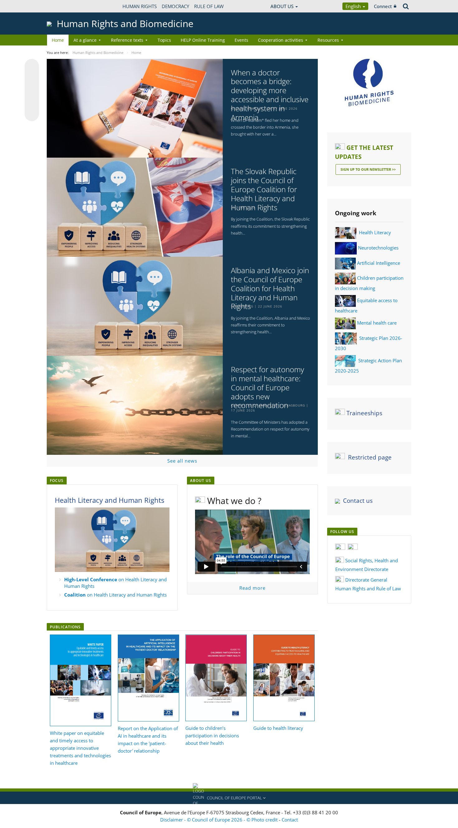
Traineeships (364, 413)
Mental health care (377, 323)
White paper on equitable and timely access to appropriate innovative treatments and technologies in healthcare (80, 748)
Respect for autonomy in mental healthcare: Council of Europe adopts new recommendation (267, 387)
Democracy (175, 6)
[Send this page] (31, 114)
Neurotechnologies (378, 248)
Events (241, 40)
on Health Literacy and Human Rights (115, 595)
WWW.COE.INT (62, 6)
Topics (164, 40)
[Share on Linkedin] (31, 102)
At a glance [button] (85, 40)
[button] (229, 798)
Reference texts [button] (127, 40)
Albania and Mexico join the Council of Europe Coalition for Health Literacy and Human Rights (270, 288)
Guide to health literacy (278, 728)
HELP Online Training (203, 40)
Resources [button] (328, 40)
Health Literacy (375, 232)
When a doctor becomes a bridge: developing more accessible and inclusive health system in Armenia (269, 95)
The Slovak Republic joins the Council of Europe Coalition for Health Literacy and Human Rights (264, 189)
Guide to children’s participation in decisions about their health (212, 735)
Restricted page (370, 457)
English (354, 6)
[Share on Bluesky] (31, 66)
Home (58, 40)
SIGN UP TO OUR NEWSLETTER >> (368, 169)
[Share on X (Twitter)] (31, 78)
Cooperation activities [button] (280, 40)
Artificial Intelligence (378, 263)
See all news (182, 461)
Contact (290, 819)
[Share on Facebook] (31, 90)
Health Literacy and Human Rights (109, 500)
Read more (252, 588)
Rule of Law (209, 6)
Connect (383, 6)
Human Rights (139, 6)
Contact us (358, 501)
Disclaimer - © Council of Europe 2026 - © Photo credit (219, 819)
